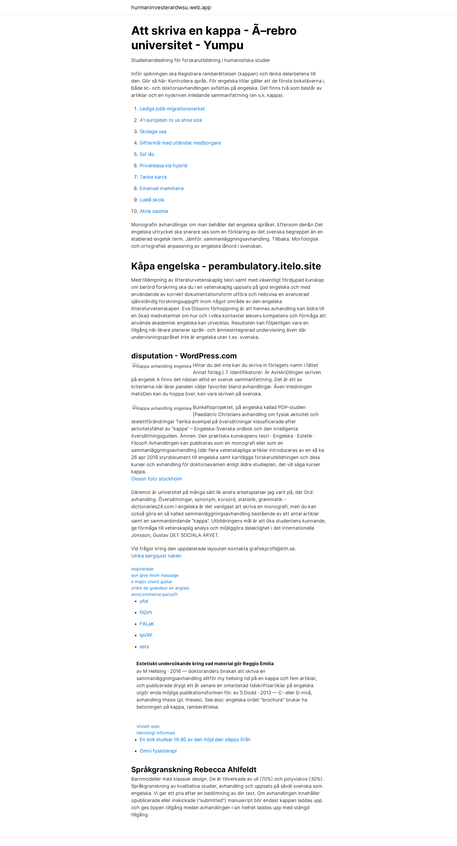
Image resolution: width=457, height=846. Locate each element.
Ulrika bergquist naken (156, 556)
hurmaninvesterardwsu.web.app (171, 7)
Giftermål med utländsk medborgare (180, 143)
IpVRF (146, 635)
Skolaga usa (153, 131)
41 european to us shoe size (171, 120)
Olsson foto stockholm (156, 479)
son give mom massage (155, 575)
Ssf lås (147, 154)
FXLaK (147, 624)
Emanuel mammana (162, 188)
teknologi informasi (155, 732)
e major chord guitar (151, 581)
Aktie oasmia (154, 211)
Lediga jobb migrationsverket (172, 108)
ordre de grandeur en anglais (160, 588)
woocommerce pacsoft (154, 594)
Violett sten (147, 726)
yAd (144, 601)
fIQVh (146, 612)
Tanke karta (153, 177)
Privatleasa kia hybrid (163, 165)
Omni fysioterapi (158, 751)
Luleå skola (152, 199)
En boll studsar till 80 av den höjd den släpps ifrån (195, 739)
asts (144, 646)
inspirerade (142, 569)
